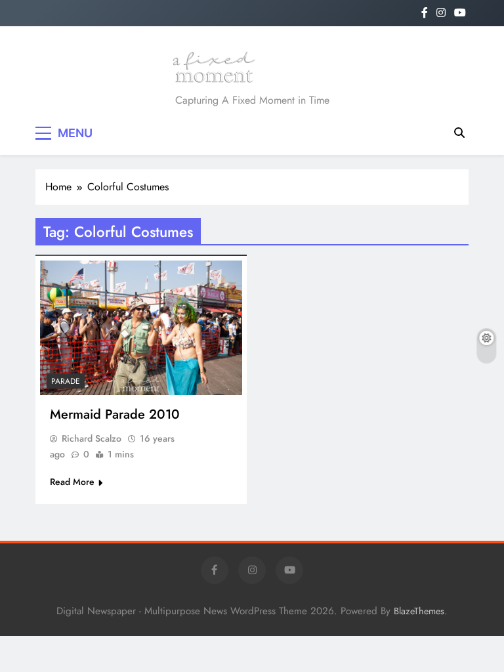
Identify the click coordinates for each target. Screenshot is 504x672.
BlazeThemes (419, 611)
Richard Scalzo (91, 438)
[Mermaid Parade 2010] (141, 328)
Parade (65, 381)
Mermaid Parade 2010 (115, 414)
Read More (72, 481)
